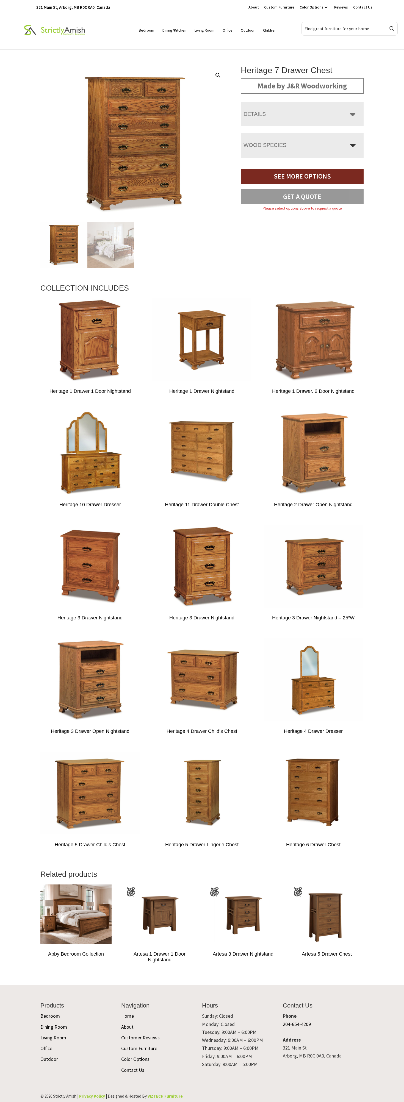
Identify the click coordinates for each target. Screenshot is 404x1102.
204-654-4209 (297, 1024)
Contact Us (362, 7)
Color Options (311, 7)
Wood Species (264, 145)
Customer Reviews (140, 1037)
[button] (218, 75)
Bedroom (146, 30)
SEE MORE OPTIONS (302, 176)
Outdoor (248, 30)
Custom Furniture (279, 7)
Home (127, 1016)
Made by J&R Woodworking (302, 85)
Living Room (204, 30)
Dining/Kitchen (174, 30)
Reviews (341, 7)
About (253, 7)
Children (269, 30)
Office (228, 30)
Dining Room (53, 1027)
